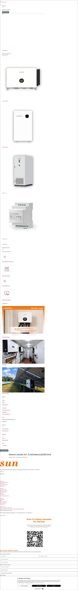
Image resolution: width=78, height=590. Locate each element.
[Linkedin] (4, 478)
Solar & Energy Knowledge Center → (9, 419)
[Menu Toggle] (1, 4)
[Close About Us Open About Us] (3, 426)
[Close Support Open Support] (3, 398)
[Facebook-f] (1, 478)
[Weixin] (13, 478)
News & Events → (5, 430)
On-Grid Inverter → (5, 101)
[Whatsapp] (10, 478)
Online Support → (5, 404)
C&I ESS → (4, 193)
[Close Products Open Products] (3, 7)
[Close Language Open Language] (3, 435)
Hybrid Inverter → (5, 55)
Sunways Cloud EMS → (6, 9)
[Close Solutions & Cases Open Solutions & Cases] (3, 249)
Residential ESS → (5, 147)
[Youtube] (7, 478)
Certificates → (4, 412)
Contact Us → (4, 421)
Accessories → (5, 238)
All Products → (5, 244)
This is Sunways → (5, 428)
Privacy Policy (2, 515)
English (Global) (5, 440)
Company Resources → (6, 414)
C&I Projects (4, 364)
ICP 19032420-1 (29, 512)
